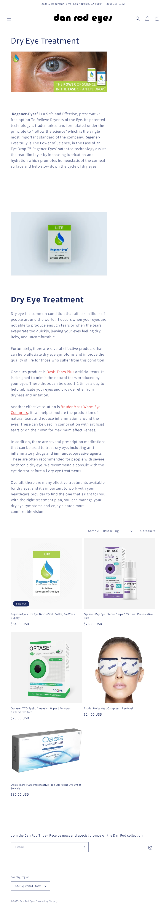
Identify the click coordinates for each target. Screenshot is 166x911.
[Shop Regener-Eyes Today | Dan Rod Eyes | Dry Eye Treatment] (59, 275)
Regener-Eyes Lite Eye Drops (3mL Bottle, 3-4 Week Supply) (43, 616)
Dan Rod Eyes (27, 901)
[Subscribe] (83, 847)
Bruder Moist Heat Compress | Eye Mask (109, 708)
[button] (9, 18)
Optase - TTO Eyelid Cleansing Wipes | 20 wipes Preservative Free (41, 710)
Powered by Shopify (46, 901)
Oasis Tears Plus (60, 371)
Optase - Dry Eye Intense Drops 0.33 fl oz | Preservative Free (118, 616)
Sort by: (93, 531)
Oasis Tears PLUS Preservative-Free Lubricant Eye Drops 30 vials (46, 786)
